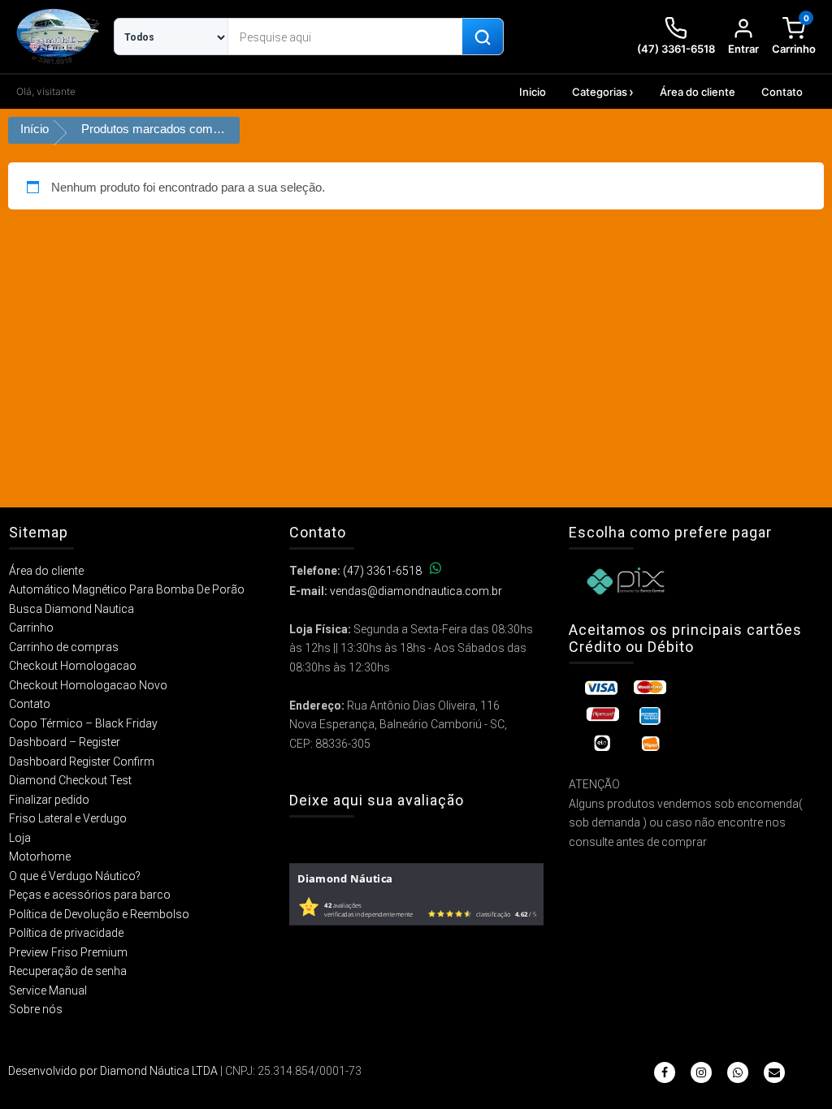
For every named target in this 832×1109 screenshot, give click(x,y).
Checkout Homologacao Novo (88, 685)
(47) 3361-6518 (382, 570)
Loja (20, 837)
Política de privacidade (66, 932)
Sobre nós (36, 1009)
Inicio (532, 91)
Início (34, 129)
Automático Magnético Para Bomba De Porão (127, 589)
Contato (782, 91)
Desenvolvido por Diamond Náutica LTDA (113, 1070)
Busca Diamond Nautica (71, 608)
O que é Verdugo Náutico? (75, 876)
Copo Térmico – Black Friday (83, 723)
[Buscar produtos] (482, 37)
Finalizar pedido (49, 799)
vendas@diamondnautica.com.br (416, 591)
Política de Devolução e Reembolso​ (99, 914)
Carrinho (31, 627)
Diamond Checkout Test (70, 780)
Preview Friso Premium (68, 952)
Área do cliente (697, 91)
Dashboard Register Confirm (81, 761)
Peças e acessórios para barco (90, 894)
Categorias (599, 91)
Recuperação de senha (68, 970)
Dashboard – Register (64, 742)
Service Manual (48, 990)
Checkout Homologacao (72, 665)
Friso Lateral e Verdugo (68, 818)
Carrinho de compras (64, 647)
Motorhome (40, 856)
